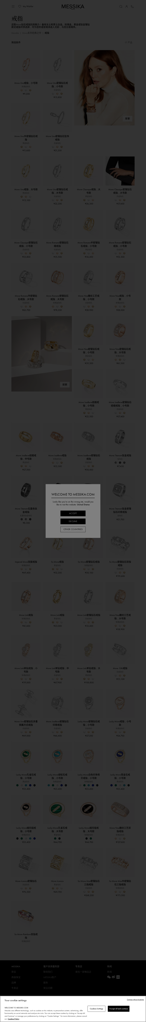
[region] (73, 1009)
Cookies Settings (96, 1008)
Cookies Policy (13, 1019)
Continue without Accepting (135, 1000)
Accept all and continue (118, 1008)
